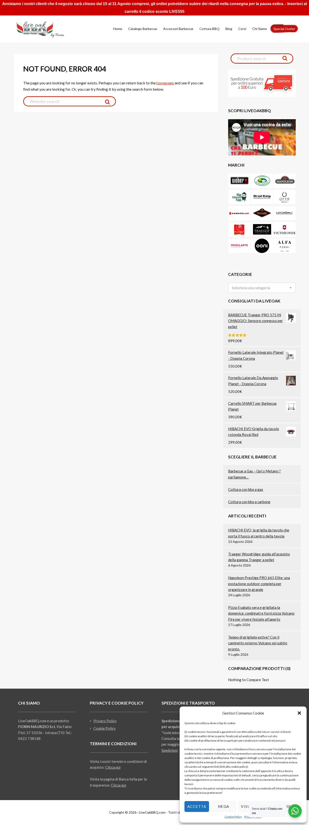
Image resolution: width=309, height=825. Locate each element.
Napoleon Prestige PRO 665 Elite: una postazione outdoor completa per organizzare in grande (259, 583)
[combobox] (262, 288)
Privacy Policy (105, 721)
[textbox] (251, 288)
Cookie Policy (233, 816)
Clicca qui (112, 767)
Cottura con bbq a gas (245, 489)
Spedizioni (170, 750)
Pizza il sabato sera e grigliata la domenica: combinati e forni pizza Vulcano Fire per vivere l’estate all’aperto (261, 613)
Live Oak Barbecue (44, 29)
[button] (299, 713)
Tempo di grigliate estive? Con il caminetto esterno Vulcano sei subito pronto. (257, 643)
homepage (165, 83)
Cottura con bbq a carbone (249, 502)
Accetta (196, 806)
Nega (223, 806)
